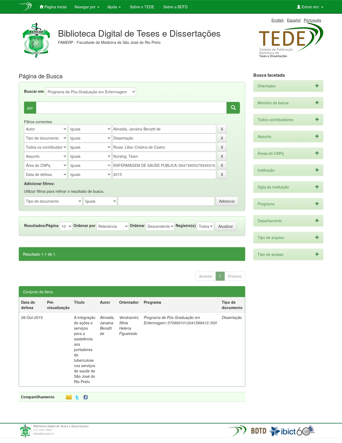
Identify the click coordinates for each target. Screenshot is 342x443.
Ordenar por (84, 225)
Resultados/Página (41, 225)
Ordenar (137, 225)
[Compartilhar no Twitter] (77, 397)
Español (294, 20)
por (30, 107)
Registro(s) (186, 225)
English (277, 20)
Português (312, 20)
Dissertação (232, 317)
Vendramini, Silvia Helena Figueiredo (129, 325)
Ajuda (112, 6)
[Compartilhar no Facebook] (86, 397)
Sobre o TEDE (141, 6)
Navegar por (86, 6)
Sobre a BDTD (175, 6)
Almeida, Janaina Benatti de (107, 325)
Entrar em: (311, 6)
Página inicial (55, 6)
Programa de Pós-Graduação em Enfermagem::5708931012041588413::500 (180, 320)
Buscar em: (34, 91)
